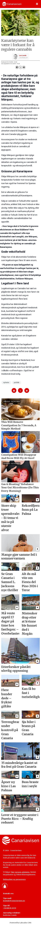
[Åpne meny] (37, 4)
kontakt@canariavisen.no (14, 900)
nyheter (6, 382)
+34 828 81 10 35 (9, 908)
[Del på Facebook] (17, 67)
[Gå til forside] (12, 4)
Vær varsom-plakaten (20, 872)
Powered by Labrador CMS (20, 923)
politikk (16, 382)
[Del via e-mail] (23, 67)
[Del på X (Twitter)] (20, 67)
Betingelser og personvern (14, 879)
